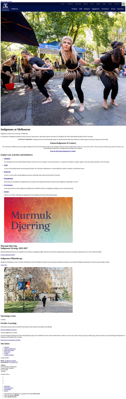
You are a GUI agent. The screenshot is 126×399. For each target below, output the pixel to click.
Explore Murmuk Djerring (8, 255)
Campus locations (9, 355)
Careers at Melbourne (10, 348)
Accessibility (7, 389)
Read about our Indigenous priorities (10, 340)
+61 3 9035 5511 (13, 362)
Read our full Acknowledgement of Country (63, 151)
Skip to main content (6, 1)
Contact (6, 353)
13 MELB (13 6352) (10, 360)
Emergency (7, 386)
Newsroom (7, 352)
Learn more (4, 265)
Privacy (6, 391)
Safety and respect (9, 350)
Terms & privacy (8, 387)
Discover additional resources (9, 329)
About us (6, 347)
